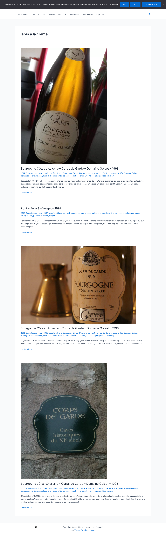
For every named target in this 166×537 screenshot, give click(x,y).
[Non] (163, 4)
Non (135, 4)
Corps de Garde (101, 173)
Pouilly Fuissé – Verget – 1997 (41, 208)
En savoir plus (151, 4)
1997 (46, 213)
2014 (23, 173)
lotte (60, 176)
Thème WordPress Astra (84, 530)
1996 (46, 333)
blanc (59, 173)
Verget (52, 216)
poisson (66, 176)
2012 (23, 213)
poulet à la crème (77, 176)
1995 (46, 488)
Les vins (35, 14)
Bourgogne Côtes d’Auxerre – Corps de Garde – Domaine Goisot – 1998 (70, 168)
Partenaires (88, 14)
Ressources (74, 14)
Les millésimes (48, 14)
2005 (23, 488)
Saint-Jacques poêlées (96, 176)
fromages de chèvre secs (31, 176)
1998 (46, 173)
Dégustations (22, 14)
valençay (110, 176)
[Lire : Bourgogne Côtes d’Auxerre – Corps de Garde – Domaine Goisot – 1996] (78, 285)
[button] (150, 14)
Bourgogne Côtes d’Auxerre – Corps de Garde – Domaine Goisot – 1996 (70, 328)
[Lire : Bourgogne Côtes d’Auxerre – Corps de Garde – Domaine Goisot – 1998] (64, 106)
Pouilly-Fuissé (26, 216)
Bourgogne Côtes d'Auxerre (75, 173)
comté (90, 173)
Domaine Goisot (131, 173)
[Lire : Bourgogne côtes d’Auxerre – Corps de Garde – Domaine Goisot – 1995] (64, 421)
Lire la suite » (26, 192)
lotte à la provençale (115, 213)
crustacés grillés (116, 173)
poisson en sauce (132, 213)
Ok (124, 4)
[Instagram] (36, 527)
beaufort (52, 173)
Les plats (62, 14)
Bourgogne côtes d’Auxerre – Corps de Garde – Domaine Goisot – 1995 (69, 483)
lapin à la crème (50, 176)
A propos (100, 14)
